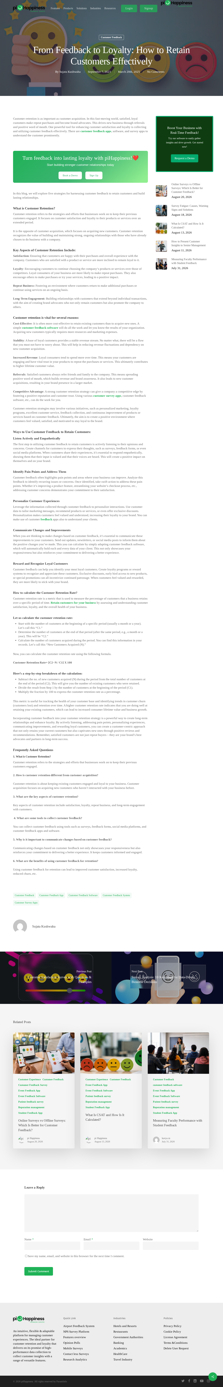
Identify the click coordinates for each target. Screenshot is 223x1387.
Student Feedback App (30, 1113)
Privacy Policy (173, 1326)
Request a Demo (185, 158)
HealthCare (120, 1354)
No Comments (155, 71)
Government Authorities (128, 1337)
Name (29, 1239)
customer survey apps (26, 902)
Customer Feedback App (51, 895)
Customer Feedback (111, 37)
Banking (118, 1342)
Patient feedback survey (31, 1101)
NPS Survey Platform (76, 1331)
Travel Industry (122, 1359)
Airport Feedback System (78, 1326)
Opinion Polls (71, 1342)
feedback (46, 519)
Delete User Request (176, 1348)
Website (148, 1239)
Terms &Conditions (176, 1342)
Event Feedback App (29, 1090)
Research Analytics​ (75, 1359)
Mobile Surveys (73, 1348)
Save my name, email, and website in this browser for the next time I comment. (76, 1256)
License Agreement (175, 1337)
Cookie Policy (172, 1331)
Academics (120, 1348)
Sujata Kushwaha (70, 71)
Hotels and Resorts (125, 1326)
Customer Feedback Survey (32, 1085)
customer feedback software (83, 895)
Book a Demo (70, 175)
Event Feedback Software (31, 1096)
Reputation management (31, 1107)
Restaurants (120, 1331)
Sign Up (94, 175)
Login (129, 8)
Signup (148, 8)
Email (88, 1239)
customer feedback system (116, 895)
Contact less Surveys (76, 1354)
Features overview (74, 1337)
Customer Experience (29, 1079)
